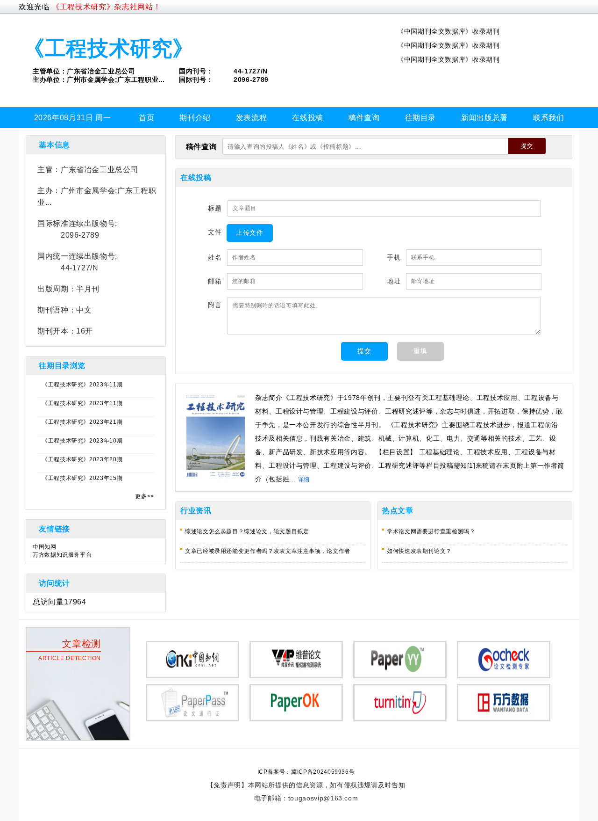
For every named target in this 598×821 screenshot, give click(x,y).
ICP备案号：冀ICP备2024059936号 (306, 772)
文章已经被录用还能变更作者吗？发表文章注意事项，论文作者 (267, 551)
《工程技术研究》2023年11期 (82, 384)
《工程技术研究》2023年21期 (82, 422)
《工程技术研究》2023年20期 (82, 459)
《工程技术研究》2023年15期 (82, 478)
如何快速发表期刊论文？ (419, 551)
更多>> (144, 496)
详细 (304, 479)
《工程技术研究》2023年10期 (82, 440)
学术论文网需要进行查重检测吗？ (431, 531)
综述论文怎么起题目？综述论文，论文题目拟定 (247, 531)
